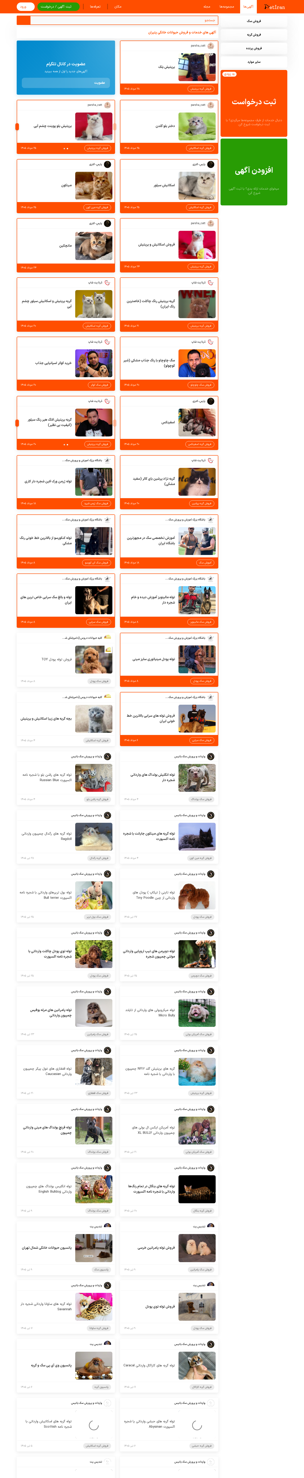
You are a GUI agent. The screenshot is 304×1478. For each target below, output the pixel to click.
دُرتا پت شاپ (198, 283)
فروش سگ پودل (202, 681)
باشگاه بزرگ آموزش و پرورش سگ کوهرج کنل (82, 461)
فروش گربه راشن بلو (97, 799)
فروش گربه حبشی (202, 1446)
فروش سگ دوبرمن (201, 976)
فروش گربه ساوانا (98, 1328)
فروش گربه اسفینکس (199, 444)
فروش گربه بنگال (202, 1211)
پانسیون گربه (101, 1387)
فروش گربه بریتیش (201, 89)
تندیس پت (199, 1227)
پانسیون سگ (101, 1270)
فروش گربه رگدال (99, 858)
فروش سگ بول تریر (97, 917)
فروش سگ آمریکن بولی (199, 1034)
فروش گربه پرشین (201, 504)
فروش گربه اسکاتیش (200, 148)
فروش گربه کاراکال (202, 1387)
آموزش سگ (205, 563)
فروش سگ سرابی (98, 622)
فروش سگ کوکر (99, 385)
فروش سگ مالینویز (200, 622)
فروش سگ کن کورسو (96, 563)
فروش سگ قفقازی (98, 1093)
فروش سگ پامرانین (97, 1034)
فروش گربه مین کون (97, 207)
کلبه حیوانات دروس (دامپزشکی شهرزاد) (82, 638)
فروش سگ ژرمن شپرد (96, 504)
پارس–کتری (199, 164)
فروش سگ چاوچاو (201, 385)
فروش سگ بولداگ (201, 799)
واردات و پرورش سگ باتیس (189, 757)
